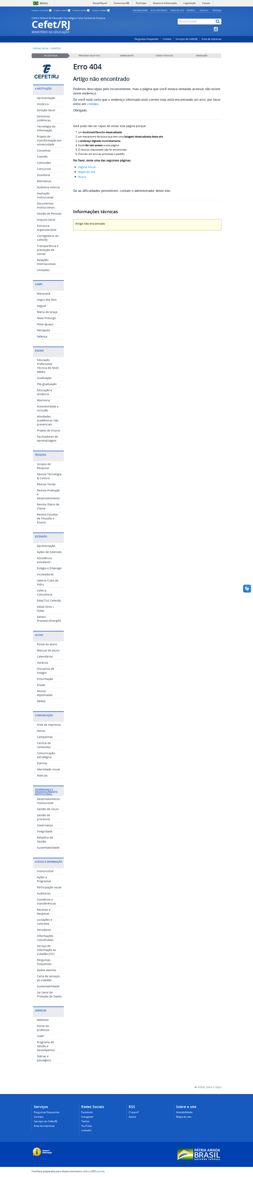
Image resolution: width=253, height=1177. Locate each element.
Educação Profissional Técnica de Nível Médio (48, 366)
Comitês (42, 156)
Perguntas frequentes (147, 39)
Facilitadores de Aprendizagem (47, 438)
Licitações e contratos (44, 921)
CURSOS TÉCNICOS (164, 55)
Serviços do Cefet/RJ (186, 39)
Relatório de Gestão (45, 839)
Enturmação (45, 679)
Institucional (45, 871)
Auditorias (44, 893)
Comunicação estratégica (46, 755)
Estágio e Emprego (49, 568)
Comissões (44, 163)
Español (191, 10)
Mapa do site (177, 10)
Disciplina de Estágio (45, 671)
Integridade (44, 831)
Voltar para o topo (209, 1087)
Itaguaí (41, 306)
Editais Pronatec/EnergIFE (49, 619)
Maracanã (43, 293)
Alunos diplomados (45, 693)
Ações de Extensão (49, 552)
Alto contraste (159, 10)
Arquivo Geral (46, 219)
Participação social (49, 887)
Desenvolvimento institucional (48, 801)
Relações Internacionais (46, 262)
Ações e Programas (44, 879)
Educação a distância (44, 392)
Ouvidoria (43, 175)
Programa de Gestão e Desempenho (46, 1046)
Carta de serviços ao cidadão (48, 978)
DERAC (41, 701)
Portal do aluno (47, 644)
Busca (82, 177)
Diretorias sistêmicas (44, 118)
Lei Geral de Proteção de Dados (49, 994)
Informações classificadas (45, 938)
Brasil (44, 3)
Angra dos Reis (47, 300)
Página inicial (41, 48)
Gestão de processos (43, 817)
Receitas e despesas (43, 911)
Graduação (44, 378)
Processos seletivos (89, 55)
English (204, 10)
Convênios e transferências (46, 901)
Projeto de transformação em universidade (49, 140)
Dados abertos (46, 970)
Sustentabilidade (48, 847)
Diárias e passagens (44, 1058)
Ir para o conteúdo (41, 10)
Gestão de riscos (48, 809)
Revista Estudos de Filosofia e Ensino (47, 518)
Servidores (44, 930)
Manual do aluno (48, 650)
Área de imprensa (211, 39)
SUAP (40, 1036)
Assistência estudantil (44, 560)
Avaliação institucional (45, 195)
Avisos (41, 731)
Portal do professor (43, 1028)
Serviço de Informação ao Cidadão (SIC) (46, 950)
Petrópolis (43, 330)
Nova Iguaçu (45, 324)
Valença (42, 336)
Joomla (100, 1171)
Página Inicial (87, 167)
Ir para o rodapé (100, 10)
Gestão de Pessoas (49, 213)
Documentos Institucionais (46, 205)
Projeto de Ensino (48, 430)
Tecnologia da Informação (46, 128)
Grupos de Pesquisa (44, 466)
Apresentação (46, 98)
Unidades (43, 270)
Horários (42, 662)
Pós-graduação (47, 384)
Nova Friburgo (46, 318)
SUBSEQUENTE (127, 55)
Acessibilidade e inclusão (48, 408)
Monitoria (43, 400)
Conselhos (44, 150)
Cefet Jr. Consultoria (44, 592)
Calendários (45, 656)
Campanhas (45, 737)
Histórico (43, 104)
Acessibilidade (140, 10)
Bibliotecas (44, 181)
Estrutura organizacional (46, 228)
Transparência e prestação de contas (48, 250)
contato (92, 104)
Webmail (43, 1020)
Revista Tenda (46, 484)
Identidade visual (48, 769)
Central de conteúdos (44, 745)
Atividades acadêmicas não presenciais (47, 420)
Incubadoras (45, 574)
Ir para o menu (62, 10)
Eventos (42, 763)
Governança (45, 825)
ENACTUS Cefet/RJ (49, 600)
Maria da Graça (47, 312)
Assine (132, 1117)
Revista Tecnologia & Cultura (49, 476)
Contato (167, 39)
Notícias (42, 775)
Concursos (44, 169)
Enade (41, 685)
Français (216, 10)
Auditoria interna (48, 187)
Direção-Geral (46, 110)
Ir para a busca (81, 10)
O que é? (134, 1112)
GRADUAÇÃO (202, 55)
